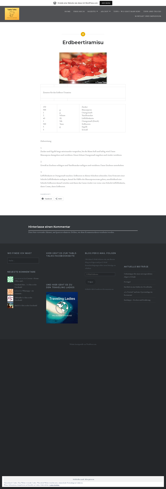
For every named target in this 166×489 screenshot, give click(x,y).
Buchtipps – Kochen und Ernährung (137, 300)
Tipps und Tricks (152, 11)
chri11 (16, 305)
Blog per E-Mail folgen (100, 253)
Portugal (127, 282)
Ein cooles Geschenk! (29, 305)
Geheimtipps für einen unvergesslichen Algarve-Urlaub (138, 275)
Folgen (90, 282)
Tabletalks (18, 297)
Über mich (79, 11)
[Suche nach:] (23, 260)
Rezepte (92, 11)
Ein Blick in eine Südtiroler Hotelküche (138, 287)
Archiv (105, 11)
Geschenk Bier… (20, 284)
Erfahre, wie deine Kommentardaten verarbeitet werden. (92, 232)
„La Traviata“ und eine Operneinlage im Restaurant (138, 293)
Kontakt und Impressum (148, 16)
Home (68, 11)
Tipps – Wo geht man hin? (127, 11)
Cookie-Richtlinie (54, 485)
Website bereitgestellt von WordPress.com (83, 344)
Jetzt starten (106, 3)
